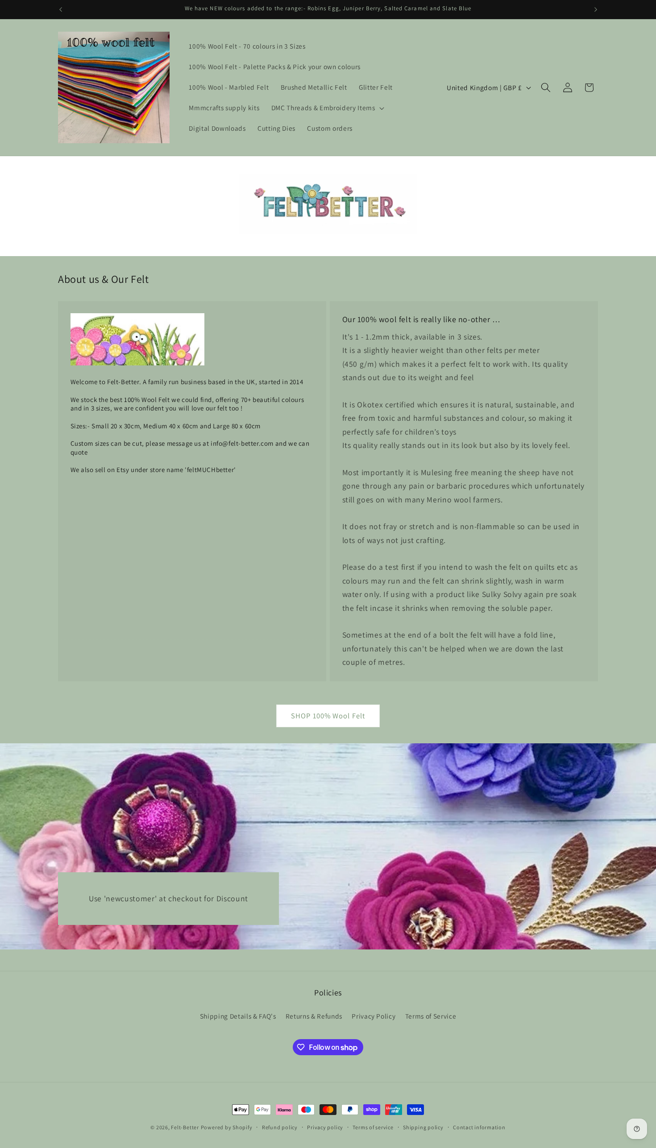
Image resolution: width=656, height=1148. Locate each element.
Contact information (479, 1127)
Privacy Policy (373, 1015)
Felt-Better (185, 1127)
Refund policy (280, 1127)
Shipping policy (423, 1127)
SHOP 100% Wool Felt (328, 716)
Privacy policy (325, 1127)
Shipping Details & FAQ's (238, 1015)
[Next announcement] (596, 9)
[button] (327, 108)
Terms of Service (431, 1015)
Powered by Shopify (227, 1127)
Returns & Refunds (314, 1015)
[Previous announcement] (61, 9)
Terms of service (373, 1127)
